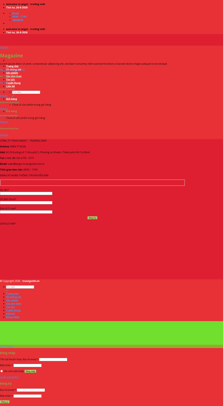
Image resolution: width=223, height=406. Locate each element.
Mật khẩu (6, 365)
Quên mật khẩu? (9, 377)
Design (4, 47)
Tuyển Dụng (13, 83)
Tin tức (10, 79)
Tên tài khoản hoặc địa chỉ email (19, 359)
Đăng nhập (30, 371)
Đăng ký (4, 402)
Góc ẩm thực (14, 303)
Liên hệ (10, 86)
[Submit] (13, 96)
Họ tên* (4, 190)
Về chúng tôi (13, 297)
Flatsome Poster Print (12, 69)
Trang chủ (12, 66)
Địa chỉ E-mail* (8, 208)
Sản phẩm (12, 73)
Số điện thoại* (8, 199)
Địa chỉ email (8, 390)
